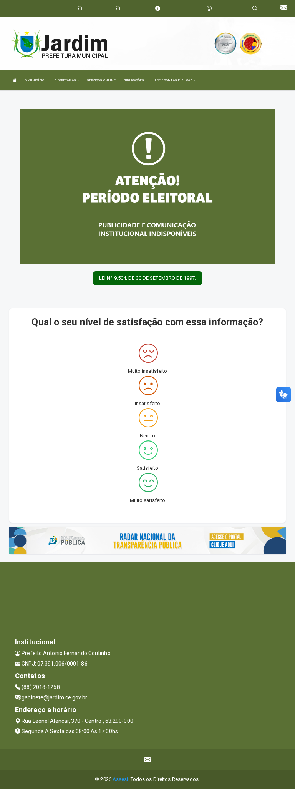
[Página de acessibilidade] (209, 8)
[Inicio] (15, 80)
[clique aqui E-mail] (147, 759)
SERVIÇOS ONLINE (101, 80)
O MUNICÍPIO (35, 80)
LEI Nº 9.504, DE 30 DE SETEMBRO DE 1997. (147, 278)
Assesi (120, 779)
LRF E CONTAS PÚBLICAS (174, 80)
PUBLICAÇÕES (134, 80)
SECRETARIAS (66, 80)
